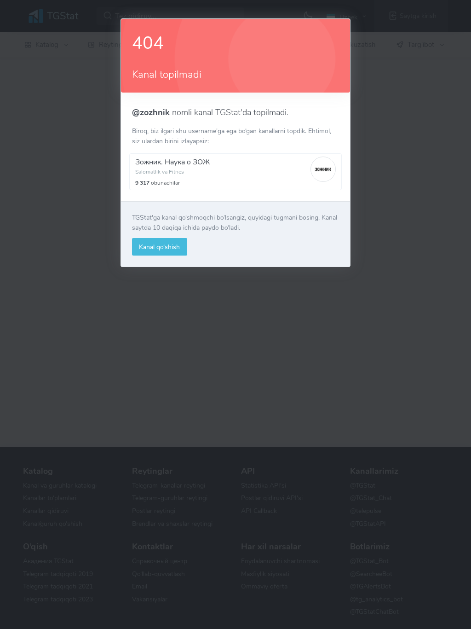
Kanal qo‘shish (159, 246)
